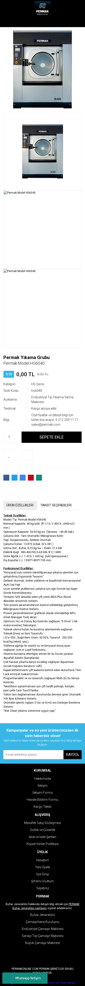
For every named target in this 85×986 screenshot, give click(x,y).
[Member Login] (42, 22)
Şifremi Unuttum (42, 881)
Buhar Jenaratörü (42, 915)
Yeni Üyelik (42, 867)
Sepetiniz (42, 888)
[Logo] (42, 9)
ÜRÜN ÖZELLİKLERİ (20, 505)
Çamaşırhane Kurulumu (42, 922)
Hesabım (42, 860)
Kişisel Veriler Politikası (43, 844)
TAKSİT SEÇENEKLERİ (56, 505)
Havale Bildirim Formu (42, 799)
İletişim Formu (42, 792)
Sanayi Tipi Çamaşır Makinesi (42, 936)
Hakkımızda (42, 778)
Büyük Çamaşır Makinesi (42, 943)
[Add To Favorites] (9, 455)
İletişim (43, 785)
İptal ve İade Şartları (42, 837)
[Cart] (75, 22)
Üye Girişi (42, 874)
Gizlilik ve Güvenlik (42, 830)
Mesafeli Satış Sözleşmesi (42, 823)
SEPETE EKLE (51, 437)
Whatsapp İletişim (28, 978)
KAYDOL (72, 754)
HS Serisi (37, 384)
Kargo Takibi (42, 806)
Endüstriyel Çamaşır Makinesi (42, 929)
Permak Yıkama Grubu (26, 357)
